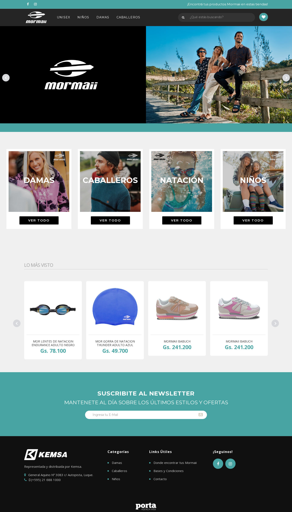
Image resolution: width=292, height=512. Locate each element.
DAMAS (102, 17)
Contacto (160, 479)
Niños (116, 479)
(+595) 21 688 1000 (45, 480)
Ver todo (39, 220)
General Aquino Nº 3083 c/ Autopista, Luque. (60, 475)
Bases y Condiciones (168, 471)
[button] (263, 17)
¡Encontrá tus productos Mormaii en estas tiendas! (227, 4)
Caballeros (119, 471)
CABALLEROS (128, 17)
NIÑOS (83, 17)
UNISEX (63, 17)
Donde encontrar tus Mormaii (175, 462)
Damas (117, 462)
